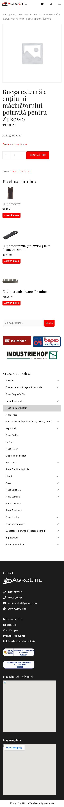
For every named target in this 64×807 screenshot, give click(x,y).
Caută (49, 323)
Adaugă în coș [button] (11, 215)
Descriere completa (13, 144)
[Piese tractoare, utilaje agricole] (14, 4)
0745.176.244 (15, 597)
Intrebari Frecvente (14, 636)
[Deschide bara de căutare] (51, 4)
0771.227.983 (15, 592)
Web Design (35, 803)
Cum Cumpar (10, 630)
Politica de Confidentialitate (19, 641)
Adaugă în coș (38, 155)
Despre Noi (9, 625)
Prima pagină (9, 15)
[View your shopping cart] (42, 4)
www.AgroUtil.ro (17, 609)
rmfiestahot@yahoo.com (22, 603)
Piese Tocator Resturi (29, 15)
